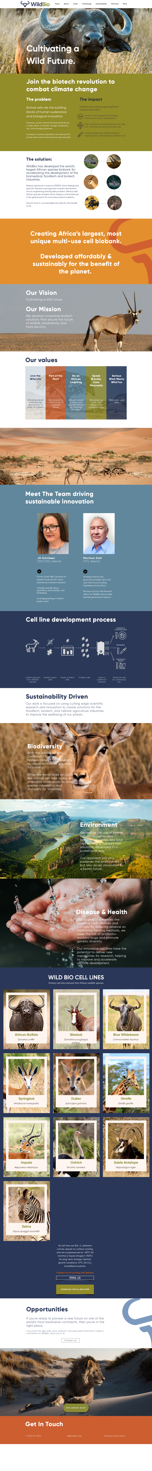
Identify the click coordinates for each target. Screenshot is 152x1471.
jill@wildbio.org (74, 1436)
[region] (26, 1025)
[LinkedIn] (39, 571)
